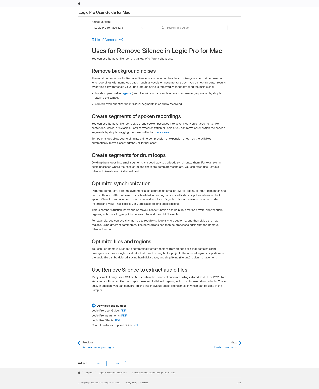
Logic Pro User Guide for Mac (104, 12)
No (117, 363)
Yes (98, 363)
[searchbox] (193, 27)
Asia (239, 383)
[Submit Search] (163, 28)
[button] (107, 39)
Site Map (144, 383)
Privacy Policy (131, 383)
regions (126, 93)
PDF (123, 310)
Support (89, 373)
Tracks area (161, 132)
